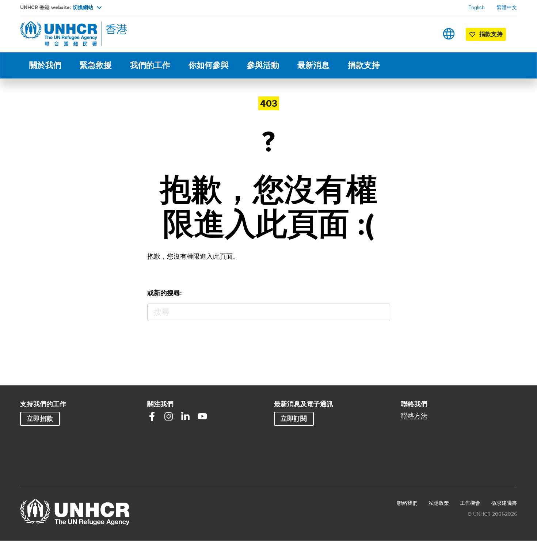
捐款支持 (364, 65)
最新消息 (313, 65)
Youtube (202, 416)
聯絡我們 (407, 503)
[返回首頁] (71, 33)
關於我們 (45, 65)
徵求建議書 (504, 503)
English (476, 7)
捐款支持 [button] (491, 34)
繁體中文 (506, 7)
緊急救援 (96, 65)
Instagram (169, 416)
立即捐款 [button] (40, 418)
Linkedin (185, 416)
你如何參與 (208, 65)
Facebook (152, 416)
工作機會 (470, 503)
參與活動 (263, 65)
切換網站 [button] (83, 7)
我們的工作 (150, 65)
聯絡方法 (414, 416)
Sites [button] (449, 34)
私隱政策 (439, 503)
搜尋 (381, 312)
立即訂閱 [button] (294, 418)
